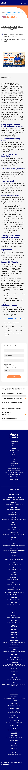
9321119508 (10, 514)
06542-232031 (7, 698)
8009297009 (14, 574)
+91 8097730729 (14, 557)
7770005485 (10, 564)
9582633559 (6, 642)
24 (19, 737)
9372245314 (17, 584)
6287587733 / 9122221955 (14, 679)
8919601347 (19, 722)
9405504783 (14, 684)
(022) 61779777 (7, 499)
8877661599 (17, 705)
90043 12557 (22, 519)
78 (15, 504)
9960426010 (10, 579)
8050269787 (14, 745)
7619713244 (10, 730)
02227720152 (6, 519)
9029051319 (14, 546)
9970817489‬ (14, 686)
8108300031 (6, 550)
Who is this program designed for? (12, 398)
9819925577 (10, 584)
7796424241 (14, 627)
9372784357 (17, 529)
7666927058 (14, 534)
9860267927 (17, 594)
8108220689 (19, 504)
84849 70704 (10, 617)
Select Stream (7, 364)
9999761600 (14, 642)
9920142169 (14, 524)
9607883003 (10, 599)
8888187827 (10, 622)
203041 (14, 698)
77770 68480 (10, 659)
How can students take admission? (12, 408)
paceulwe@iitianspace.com (14, 559)
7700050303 (15, 499)
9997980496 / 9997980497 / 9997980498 (14, 651)
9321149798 (17, 514)
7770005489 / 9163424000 (14, 569)
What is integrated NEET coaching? (12, 393)
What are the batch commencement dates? (12, 403)
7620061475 (18, 617)
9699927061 (6, 534)
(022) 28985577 (9, 504)
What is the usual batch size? (10, 418)
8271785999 (14, 700)
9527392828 (10, 604)
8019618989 (17, 717)
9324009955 (22, 499)
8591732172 (21, 534)
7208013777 (17, 509)
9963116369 (11, 722)
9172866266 (17, 622)
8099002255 (10, 713)
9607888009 (10, 594)
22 (14, 737)
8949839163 (17, 730)
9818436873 (14, 644)
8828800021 (21, 550)
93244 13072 (14, 519)
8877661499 (10, 705)
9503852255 (17, 579)
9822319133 (14, 634)
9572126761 (20, 698)
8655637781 (10, 509)
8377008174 (21, 642)
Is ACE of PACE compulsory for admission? (11, 413)
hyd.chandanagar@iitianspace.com (14, 666)
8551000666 (17, 599)
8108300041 (13, 550)
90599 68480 (18, 659)
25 (21, 737)
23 (16, 737)
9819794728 (10, 529)
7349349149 (17, 713)
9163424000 (17, 564)
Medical (9, 12)
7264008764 (22, 684)
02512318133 (6, 546)
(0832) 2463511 (6, 684)
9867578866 (14, 552)
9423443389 (17, 604)
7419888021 (9, 737)
